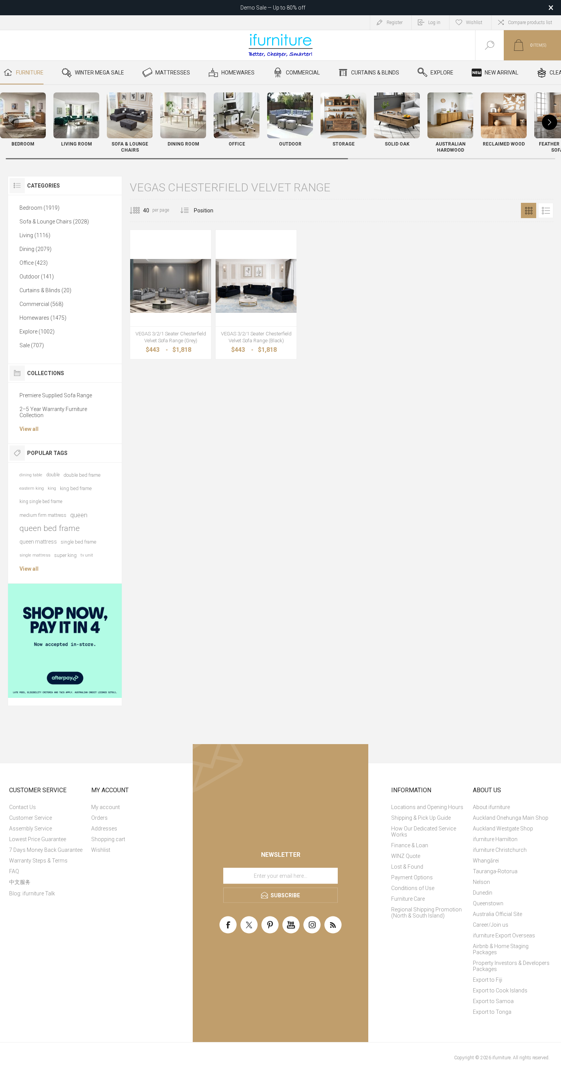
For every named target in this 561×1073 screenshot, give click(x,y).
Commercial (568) (41, 304)
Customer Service (30, 818)
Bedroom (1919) (39, 208)
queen (78, 515)
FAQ (14, 871)
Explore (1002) (37, 332)
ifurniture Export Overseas (504, 935)
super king (65, 555)
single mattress (34, 555)
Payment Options (412, 877)
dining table (30, 475)
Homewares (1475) (42, 318)
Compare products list (530, 22)
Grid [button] (528, 210)
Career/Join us (490, 925)
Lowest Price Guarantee (37, 839)
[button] (549, 122)
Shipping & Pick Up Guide (421, 818)
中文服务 (20, 882)
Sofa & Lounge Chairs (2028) (54, 221)
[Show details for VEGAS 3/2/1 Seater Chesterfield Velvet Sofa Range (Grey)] (170, 285)
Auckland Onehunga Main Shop (510, 818)
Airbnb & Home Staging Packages (501, 949)
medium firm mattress (42, 515)
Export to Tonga (492, 1012)
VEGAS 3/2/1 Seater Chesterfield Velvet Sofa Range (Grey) (170, 337)
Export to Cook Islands (500, 990)
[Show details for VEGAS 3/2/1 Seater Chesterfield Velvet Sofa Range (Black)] (256, 285)
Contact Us (22, 807)
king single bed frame (40, 501)
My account (105, 807)
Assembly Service (30, 828)
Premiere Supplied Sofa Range (55, 395)
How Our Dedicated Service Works (423, 831)
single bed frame (78, 542)
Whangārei (486, 861)
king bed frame (76, 488)
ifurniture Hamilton (495, 839)
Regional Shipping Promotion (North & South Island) (426, 912)
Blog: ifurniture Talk (32, 893)
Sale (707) (31, 345)
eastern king (31, 488)
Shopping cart (108, 839)
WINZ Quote (405, 856)
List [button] (545, 210)
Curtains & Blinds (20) (45, 290)
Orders (99, 818)
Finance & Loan (409, 845)
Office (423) (33, 263)
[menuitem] (49, 807)
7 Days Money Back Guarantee (45, 850)
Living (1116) (34, 235)
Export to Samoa (493, 1001)
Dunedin (482, 893)
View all (29, 429)
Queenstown (488, 903)
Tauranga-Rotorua (495, 871)
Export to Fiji (487, 980)
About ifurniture (491, 807)
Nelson (481, 882)
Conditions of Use (412, 888)
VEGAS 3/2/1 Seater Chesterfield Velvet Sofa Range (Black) (256, 337)
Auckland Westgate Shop (503, 828)
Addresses (104, 828)
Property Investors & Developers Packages (511, 966)
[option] (65, 641)
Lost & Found (407, 867)
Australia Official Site (497, 914)
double (53, 474)
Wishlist (100, 850)
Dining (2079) (35, 249)
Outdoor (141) (36, 277)
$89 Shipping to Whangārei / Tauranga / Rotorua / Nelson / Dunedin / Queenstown (273, 8)
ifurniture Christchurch (500, 850)
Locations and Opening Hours (427, 807)
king (52, 488)
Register (395, 22)
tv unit (87, 555)
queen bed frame (49, 528)
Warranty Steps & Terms (38, 861)
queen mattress (38, 542)
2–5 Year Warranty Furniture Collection (53, 412)
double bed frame (81, 475)
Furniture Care (408, 899)
